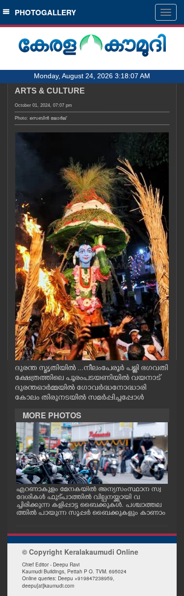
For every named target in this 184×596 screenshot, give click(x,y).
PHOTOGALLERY (43, 12)
